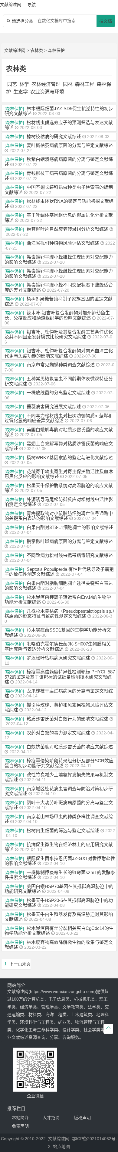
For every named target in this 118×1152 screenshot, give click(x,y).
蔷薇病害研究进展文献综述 (54, 406)
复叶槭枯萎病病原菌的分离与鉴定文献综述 (70, 145)
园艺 (12, 84)
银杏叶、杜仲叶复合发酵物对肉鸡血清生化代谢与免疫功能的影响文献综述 (59, 353)
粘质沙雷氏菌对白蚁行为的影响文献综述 (67, 718)
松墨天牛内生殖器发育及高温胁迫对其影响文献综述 (59, 917)
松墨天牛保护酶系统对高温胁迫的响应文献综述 (59, 488)
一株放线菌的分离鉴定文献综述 (58, 392)
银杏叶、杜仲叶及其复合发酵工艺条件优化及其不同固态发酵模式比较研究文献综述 (59, 334)
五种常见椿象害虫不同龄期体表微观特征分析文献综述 (59, 381)
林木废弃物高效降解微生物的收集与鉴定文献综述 (59, 945)
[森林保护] (14, 108)
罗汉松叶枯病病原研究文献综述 (58, 657)
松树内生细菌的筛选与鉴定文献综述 (63, 830)
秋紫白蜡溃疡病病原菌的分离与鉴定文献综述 (59, 162)
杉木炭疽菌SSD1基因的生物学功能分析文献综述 (58, 632)
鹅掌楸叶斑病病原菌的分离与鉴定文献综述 (70, 541)
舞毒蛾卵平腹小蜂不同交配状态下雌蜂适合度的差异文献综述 (59, 287)
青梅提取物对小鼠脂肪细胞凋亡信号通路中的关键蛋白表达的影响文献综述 (59, 516)
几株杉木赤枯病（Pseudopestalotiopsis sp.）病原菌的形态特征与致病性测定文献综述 (60, 613)
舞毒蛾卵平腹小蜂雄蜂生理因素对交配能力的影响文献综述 (59, 259)
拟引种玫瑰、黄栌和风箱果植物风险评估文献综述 (59, 707)
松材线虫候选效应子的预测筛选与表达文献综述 (59, 125)
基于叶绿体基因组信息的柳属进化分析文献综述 (59, 217)
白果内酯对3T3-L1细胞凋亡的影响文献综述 (70, 527)
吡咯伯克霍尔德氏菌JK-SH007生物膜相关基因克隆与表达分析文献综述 (58, 646)
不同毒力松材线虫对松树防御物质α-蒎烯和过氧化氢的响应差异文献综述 (59, 418)
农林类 (36, 50)
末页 (26, 963)
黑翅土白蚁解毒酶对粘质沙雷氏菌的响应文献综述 (59, 446)
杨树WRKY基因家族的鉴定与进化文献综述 (70, 457)
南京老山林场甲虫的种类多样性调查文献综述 (59, 819)
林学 (24, 84)
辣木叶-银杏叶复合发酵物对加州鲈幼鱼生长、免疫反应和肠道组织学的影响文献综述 (57, 315)
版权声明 (82, 1117)
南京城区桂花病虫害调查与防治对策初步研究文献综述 (59, 791)
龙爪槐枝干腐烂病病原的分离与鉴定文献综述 (59, 693)
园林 (68, 84)
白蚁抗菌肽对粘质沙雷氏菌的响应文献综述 (70, 746)
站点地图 (61, 1146)
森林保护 (56, 50)
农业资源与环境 (47, 91)
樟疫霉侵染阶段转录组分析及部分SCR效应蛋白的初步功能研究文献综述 (59, 763)
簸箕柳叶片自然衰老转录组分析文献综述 (67, 229)
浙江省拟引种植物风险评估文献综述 (63, 243)
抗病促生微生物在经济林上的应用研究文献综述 (59, 847)
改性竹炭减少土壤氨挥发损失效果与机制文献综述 (59, 777)
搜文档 (105, 21)
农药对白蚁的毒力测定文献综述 (58, 732)
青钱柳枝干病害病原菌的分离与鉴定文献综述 (59, 176)
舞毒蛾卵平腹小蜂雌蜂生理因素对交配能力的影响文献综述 (59, 273)
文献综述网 (14, 50)
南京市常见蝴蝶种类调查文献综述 (61, 364)
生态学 (20, 91)
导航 (31, 4)
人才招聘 (51, 1117)
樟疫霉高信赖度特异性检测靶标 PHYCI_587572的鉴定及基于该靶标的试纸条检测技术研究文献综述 (60, 676)
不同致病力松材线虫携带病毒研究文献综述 (70, 555)
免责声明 (20, 1126)
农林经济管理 (46, 84)
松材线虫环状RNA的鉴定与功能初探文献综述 (59, 203)
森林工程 (84, 84)
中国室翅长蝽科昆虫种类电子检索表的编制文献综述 (59, 190)
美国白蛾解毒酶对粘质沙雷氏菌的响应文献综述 (59, 432)
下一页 (15, 963)
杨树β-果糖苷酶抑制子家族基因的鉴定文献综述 (59, 301)
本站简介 (20, 1117)
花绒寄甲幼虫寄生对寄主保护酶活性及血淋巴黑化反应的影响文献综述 (59, 474)
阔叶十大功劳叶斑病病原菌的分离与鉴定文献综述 (59, 805)
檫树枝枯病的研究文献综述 (54, 136)
